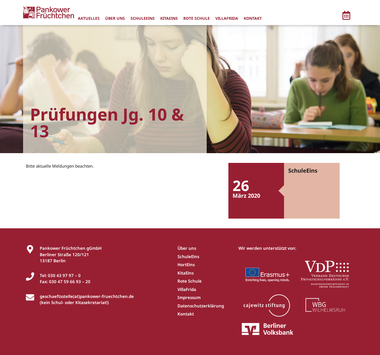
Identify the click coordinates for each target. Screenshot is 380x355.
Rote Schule (196, 18)
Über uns (115, 18)
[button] (346, 16)
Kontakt (253, 18)
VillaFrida (226, 18)
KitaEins (169, 18)
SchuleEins (142, 18)
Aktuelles (89, 18)
